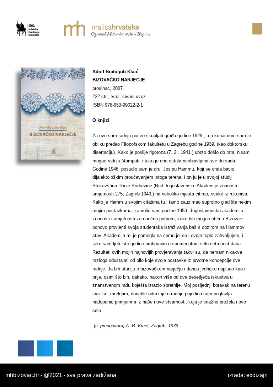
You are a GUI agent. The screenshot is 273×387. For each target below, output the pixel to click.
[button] (257, 28)
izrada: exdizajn (248, 375)
